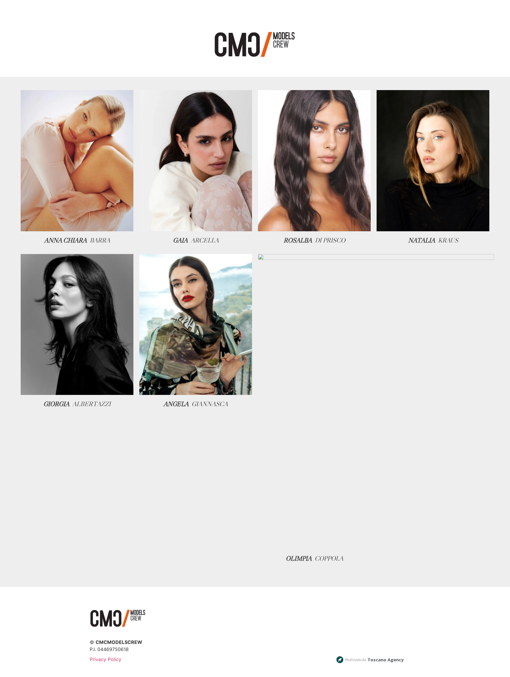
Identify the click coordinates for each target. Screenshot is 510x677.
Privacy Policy (105, 659)
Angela (176, 404)
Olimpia (299, 558)
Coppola (329, 558)
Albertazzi (91, 404)
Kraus (448, 240)
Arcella (205, 240)
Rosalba (298, 240)
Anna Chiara (65, 240)
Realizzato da (355, 659)
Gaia (180, 240)
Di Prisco (330, 240)
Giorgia (56, 404)
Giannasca (210, 404)
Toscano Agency (385, 660)
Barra (100, 240)
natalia (421, 240)
